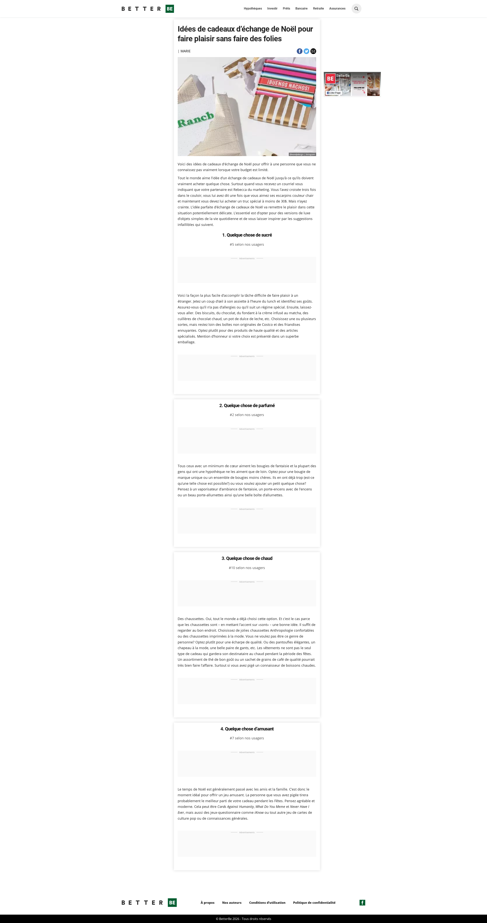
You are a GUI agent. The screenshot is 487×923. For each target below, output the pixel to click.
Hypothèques (253, 8)
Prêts (286, 8)
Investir (272, 8)
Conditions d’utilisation (267, 903)
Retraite (318, 8)
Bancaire (301, 8)
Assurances (337, 8)
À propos (208, 903)
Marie (186, 51)
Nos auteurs (232, 903)
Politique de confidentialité (314, 903)
